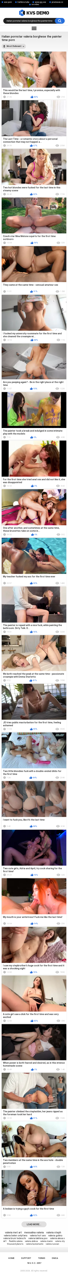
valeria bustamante (34, 1244)
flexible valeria (15, 1241)
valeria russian (52, 1244)
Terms (41, 1258)
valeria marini (46, 1241)
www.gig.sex (40, 2)
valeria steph (53, 1232)
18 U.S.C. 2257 (34, 1263)
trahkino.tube (23, 2)
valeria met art (13, 1232)
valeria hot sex (38, 1235)
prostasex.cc (57, 2)
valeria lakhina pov (38, 1238)
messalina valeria (34, 1232)
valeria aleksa (31, 1241)
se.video (35, 4)
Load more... (34, 1224)
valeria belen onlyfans (15, 1235)
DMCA (55, 1258)
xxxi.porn (8, 2)
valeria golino (55, 1235)
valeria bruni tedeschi (14, 1238)
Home (11, 1258)
